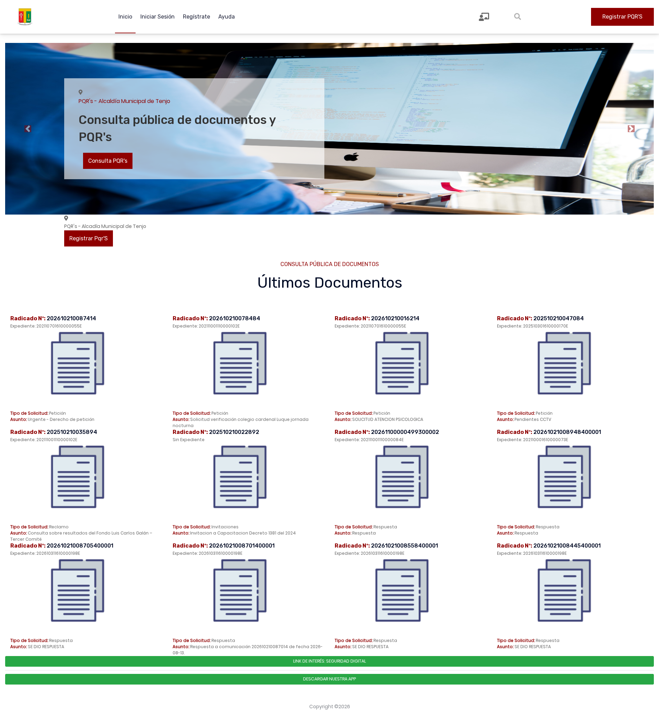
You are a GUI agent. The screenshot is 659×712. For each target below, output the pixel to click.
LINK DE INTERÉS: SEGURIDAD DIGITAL (329, 661)
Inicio (125, 16)
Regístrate (196, 16)
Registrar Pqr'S (88, 238)
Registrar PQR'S (622, 16)
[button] (27, 129)
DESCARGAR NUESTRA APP (329, 679)
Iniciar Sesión (157, 16)
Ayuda (226, 16)
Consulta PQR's (107, 161)
